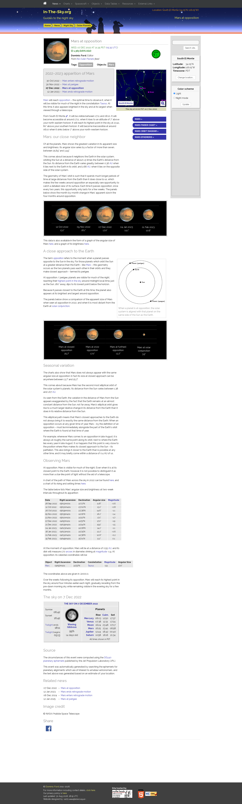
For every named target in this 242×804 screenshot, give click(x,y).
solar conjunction (61, 306)
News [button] (55, 3)
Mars (111, 64)
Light (178, 93)
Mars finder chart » (146, 125)
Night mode (181, 98)
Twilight (49, 625)
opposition (64, 100)
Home (48, 25)
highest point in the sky (69, 281)
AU (111, 163)
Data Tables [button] (111, 3)
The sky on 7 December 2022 (81, 603)
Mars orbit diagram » (147, 131)
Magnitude (113, 500)
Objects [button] (96, 3)
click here (90, 790)
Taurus (103, 103)
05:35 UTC (111, 47)
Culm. (105, 615)
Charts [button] (67, 3)
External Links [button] (145, 3)
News (57, 25)
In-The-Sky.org (57, 12)
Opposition (85, 64)
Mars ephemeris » (144, 137)
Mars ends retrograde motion (77, 91)
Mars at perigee (70, 84)
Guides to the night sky (58, 18)
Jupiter (90, 631)
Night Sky (68, 25)
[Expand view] (162, 103)
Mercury (89, 618)
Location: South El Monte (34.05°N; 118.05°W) (175, 10)
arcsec (69, 551)
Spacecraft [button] (81, 3)
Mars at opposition (73, 88)
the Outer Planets (86, 59)
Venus (90, 621)
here (51, 244)
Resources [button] (128, 3)
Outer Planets (84, 25)
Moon (90, 625)
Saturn (90, 635)
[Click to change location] (66, 116)
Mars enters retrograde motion (78, 80)
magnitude (101, 551)
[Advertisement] (185, 153)
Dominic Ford (52, 786)
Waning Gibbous (72, 625)
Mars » (138, 119)
